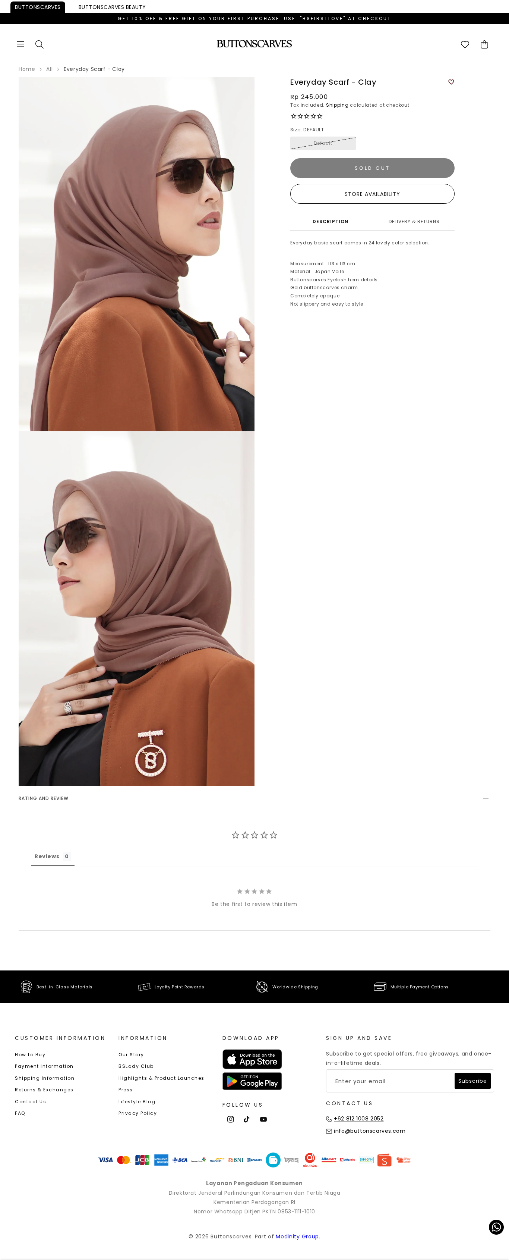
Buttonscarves (38, 7)
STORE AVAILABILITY (372, 194)
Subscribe (472, 1081)
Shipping (337, 105)
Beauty (112, 7)
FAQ (20, 1113)
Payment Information (44, 1066)
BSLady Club (136, 1066)
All (49, 69)
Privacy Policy (137, 1113)
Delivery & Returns (414, 221)
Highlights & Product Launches (161, 1078)
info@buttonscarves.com (369, 1131)
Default (323, 143)
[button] (20, 44)
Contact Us (30, 1101)
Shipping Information (45, 1078)
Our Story (131, 1054)
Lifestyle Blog (136, 1101)
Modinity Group (297, 1236)
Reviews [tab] (47, 856)
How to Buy (30, 1054)
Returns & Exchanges (44, 1090)
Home (27, 69)
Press (125, 1090)
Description (330, 221)
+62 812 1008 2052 (358, 1118)
